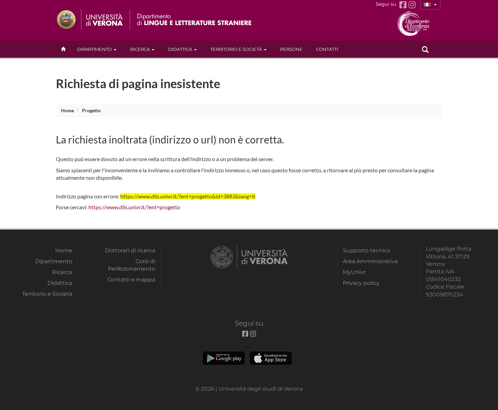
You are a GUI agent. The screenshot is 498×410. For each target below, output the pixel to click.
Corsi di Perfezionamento (131, 265)
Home (67, 110)
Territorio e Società (236, 49)
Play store (224, 358)
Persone (291, 49)
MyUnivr (354, 272)
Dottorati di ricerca (130, 250)
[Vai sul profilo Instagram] (412, 5)
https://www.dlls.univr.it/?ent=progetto (134, 207)
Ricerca (140, 49)
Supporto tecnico (366, 250)
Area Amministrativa (370, 261)
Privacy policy (361, 283)
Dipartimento (94, 49)
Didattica (180, 49)
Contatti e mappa (131, 279)
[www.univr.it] (90, 19)
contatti (327, 49)
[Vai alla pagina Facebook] (404, 5)
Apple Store (271, 358)
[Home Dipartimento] (194, 19)
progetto (91, 110)
